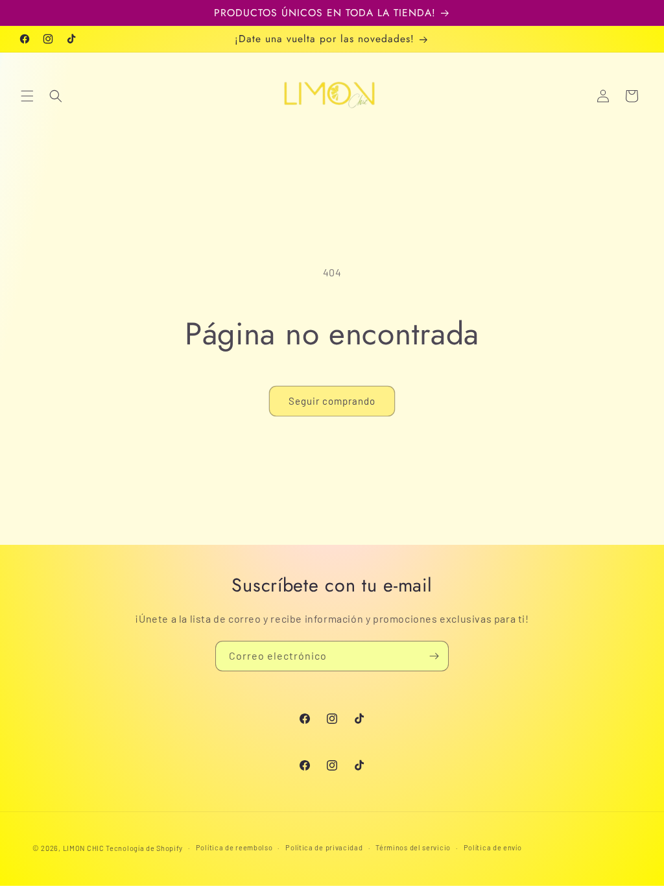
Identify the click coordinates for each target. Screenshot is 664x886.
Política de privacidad (323, 847)
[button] (27, 96)
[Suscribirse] (434, 656)
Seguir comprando (332, 401)
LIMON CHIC (83, 848)
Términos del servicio (413, 847)
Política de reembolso (234, 847)
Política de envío (493, 847)
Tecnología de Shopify (144, 848)
